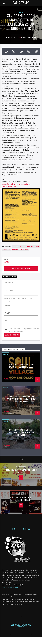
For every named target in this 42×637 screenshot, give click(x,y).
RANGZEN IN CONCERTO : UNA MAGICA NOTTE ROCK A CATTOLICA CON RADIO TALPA (21, 399)
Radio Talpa (21, 2)
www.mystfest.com (9, 186)
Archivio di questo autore (21, 268)
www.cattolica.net (24, 184)
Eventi (21, 13)
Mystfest (6, 250)
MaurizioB (7, 378)
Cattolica (17, 246)
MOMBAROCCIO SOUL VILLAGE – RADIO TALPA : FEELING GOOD (21, 366)
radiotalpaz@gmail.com (10, 587)
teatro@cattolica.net (10, 184)
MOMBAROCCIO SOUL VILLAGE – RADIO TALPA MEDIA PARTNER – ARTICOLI (21, 432)
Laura (18, 37)
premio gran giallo (20, 250)
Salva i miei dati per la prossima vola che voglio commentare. (24, 329)
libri (37, 246)
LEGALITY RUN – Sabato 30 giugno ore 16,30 (21, 471)
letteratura (28, 246)
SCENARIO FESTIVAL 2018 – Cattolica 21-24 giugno (21, 499)
